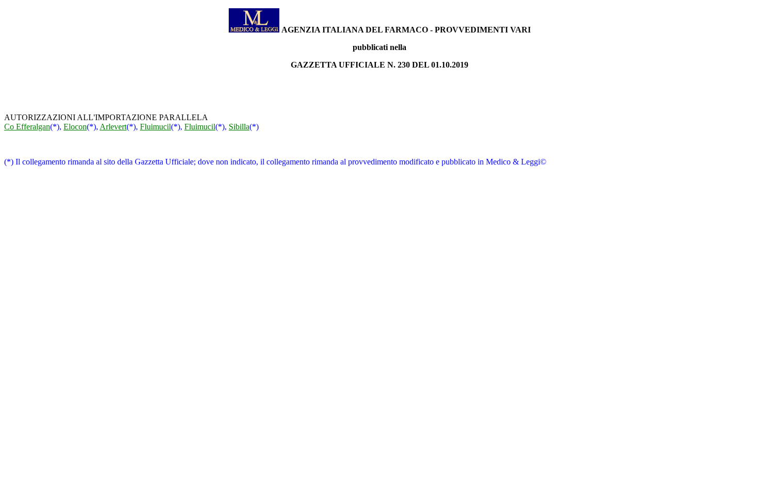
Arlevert (113, 126)
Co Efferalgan (27, 126)
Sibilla (239, 126)
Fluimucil (155, 126)
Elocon (75, 126)
